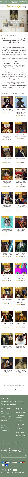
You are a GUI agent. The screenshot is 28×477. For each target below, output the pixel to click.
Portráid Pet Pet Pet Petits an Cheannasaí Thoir (7, 371)
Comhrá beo (19, 417)
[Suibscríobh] (25, 456)
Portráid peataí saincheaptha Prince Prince (21, 371)
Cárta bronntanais (6, 416)
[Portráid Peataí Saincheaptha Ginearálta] (21, 222)
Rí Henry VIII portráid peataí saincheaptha (7, 159)
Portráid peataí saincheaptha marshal (21, 135)
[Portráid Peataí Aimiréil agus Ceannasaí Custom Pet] (21, 198)
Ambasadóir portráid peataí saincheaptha (21, 159)
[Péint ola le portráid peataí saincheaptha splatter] (7, 222)
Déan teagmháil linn (21, 420)
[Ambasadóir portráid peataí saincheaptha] (21, 151)
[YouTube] (15, 470)
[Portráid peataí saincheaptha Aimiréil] (7, 102)
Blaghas (3, 425)
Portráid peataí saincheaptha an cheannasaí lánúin (20, 301)
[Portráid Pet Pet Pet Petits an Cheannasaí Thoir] (7, 363)
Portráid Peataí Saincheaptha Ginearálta (21, 230)
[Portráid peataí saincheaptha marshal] (21, 127)
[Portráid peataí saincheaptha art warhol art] (21, 268)
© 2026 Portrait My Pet (7, 472)
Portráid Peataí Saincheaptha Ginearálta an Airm (7, 182)
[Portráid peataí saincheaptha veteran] (21, 316)
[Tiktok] (8, 470)
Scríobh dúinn (5, 427)
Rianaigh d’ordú (20, 415)
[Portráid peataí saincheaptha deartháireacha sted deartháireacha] (21, 102)
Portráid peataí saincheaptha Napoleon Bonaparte (7, 206)
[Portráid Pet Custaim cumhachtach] (7, 292)
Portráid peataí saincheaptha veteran (20, 324)
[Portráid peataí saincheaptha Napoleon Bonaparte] (7, 198)
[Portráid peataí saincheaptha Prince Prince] (21, 363)
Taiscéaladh (6, 93)
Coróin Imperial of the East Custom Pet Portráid (7, 136)
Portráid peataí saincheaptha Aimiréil (7, 110)
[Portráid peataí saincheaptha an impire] (7, 268)
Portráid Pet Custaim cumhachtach (7, 300)
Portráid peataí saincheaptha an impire (7, 277)
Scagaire (15, 93)
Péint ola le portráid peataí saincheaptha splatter (7, 230)
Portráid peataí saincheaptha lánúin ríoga (21, 182)
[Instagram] (3, 470)
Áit (2, 35)
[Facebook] (5, 470)
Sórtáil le (23, 93)
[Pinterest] (11, 470)
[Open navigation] (2, 7)
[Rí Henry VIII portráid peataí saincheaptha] (7, 151)
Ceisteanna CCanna (20, 412)
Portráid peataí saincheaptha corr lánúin (7, 347)
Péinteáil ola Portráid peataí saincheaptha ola (20, 347)
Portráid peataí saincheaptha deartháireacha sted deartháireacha (21, 111)
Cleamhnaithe (5, 430)
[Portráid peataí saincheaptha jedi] (7, 246)
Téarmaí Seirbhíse (20, 435)
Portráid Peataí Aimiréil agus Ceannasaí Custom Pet (21, 206)
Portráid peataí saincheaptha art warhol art (21, 277)
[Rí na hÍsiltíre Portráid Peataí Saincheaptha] (7, 316)
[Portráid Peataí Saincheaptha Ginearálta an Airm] (7, 174)
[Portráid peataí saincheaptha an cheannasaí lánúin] (21, 292)
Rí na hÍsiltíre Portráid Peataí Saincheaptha (7, 324)
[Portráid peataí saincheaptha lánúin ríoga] (21, 174)
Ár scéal (3, 422)
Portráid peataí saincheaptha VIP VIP (21, 253)
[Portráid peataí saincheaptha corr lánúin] (7, 339)
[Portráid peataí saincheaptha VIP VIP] (21, 246)
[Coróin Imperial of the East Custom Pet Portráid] (7, 127)
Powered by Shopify (19, 472)
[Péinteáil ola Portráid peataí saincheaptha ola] (21, 339)
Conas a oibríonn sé (6, 413)
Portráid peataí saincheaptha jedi (7, 253)
